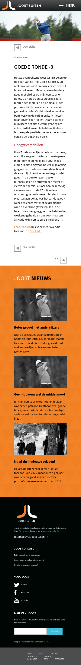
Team (46, 659)
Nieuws (54, 653)
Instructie (32, 656)
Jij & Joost (32, 659)
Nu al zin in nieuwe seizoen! (34, 461)
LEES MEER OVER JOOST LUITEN (29, 536)
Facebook (25, 592)
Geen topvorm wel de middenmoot (39, 394)
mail (32, 641)
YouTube (24, 600)
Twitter (24, 584)
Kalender (48, 656)
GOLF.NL (35, 231)
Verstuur (54, 631)
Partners (59, 659)
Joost (32, 278)
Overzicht (29, 46)
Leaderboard (22, 227)
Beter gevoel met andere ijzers (36, 327)
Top (55, 259)
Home (29, 653)
